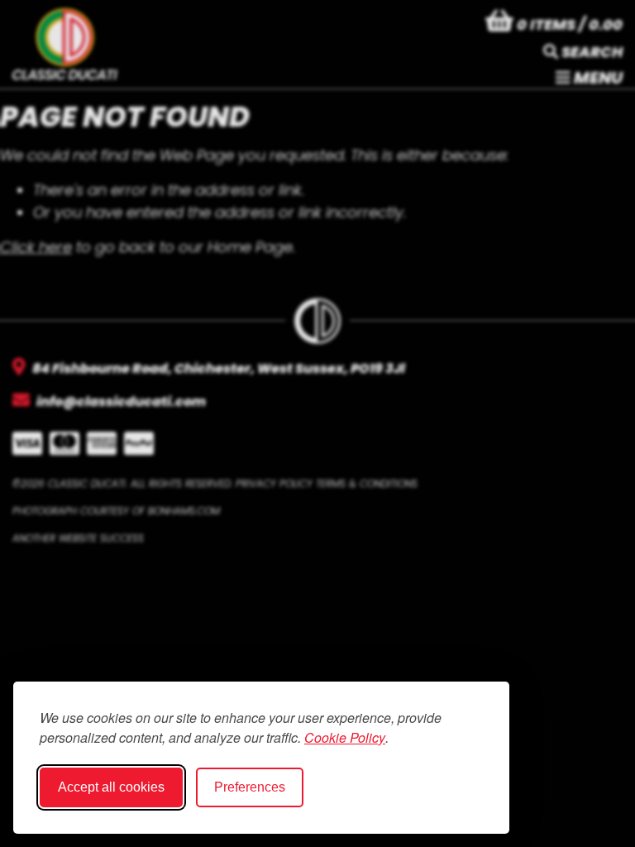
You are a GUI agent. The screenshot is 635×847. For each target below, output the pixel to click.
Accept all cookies (111, 787)
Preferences (249, 787)
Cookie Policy (344, 737)
